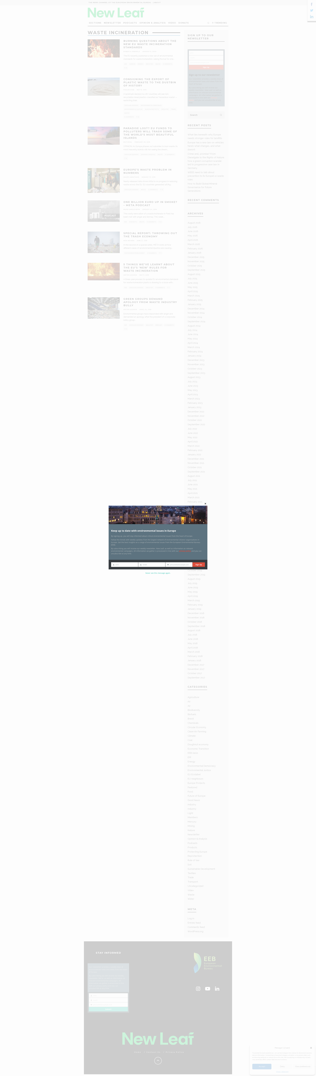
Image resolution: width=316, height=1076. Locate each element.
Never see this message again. (158, 573)
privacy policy (185, 551)
